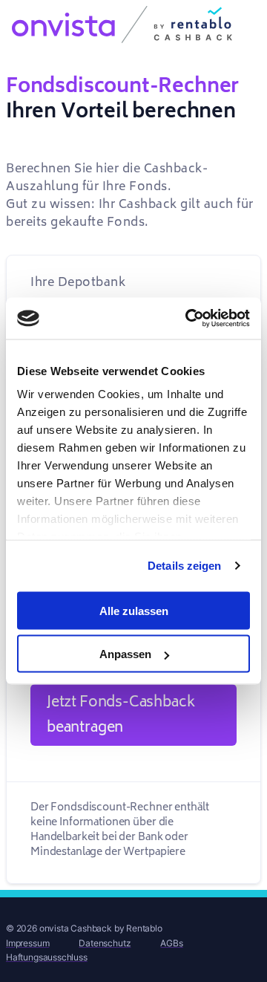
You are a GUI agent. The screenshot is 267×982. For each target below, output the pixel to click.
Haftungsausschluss (47, 957)
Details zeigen (184, 565)
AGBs (171, 943)
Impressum (27, 943)
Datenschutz (105, 943)
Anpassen (125, 654)
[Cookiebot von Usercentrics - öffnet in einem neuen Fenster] (188, 318)
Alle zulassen (133, 610)
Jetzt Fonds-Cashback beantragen (120, 715)
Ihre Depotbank (77, 282)
